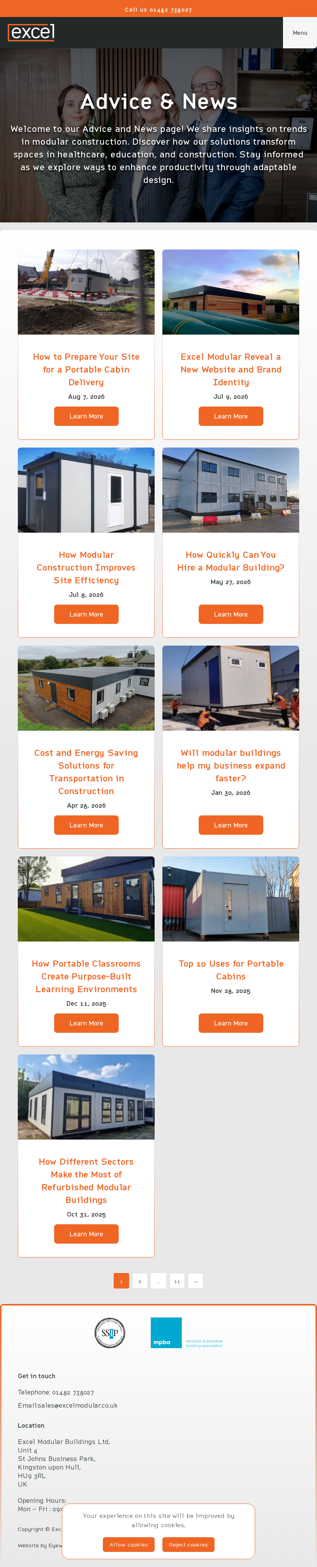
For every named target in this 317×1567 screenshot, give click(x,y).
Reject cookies (188, 1544)
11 (177, 1281)
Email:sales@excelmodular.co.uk (68, 1405)
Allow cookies (128, 1544)
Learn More (86, 416)
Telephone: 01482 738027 (56, 1392)
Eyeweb (59, 1545)
